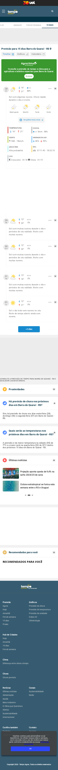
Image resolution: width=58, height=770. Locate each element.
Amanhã (17, 25)
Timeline (7, 54)
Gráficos (21, 54)
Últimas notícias (10, 691)
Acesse (29, 76)
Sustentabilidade (10, 713)
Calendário (36, 54)
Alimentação (8, 695)
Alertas (6, 710)
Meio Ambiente (9, 702)
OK (30, 749)
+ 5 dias (29, 329)
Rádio (31, 695)
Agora (5, 606)
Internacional (8, 717)
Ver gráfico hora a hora (31, 120)
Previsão (7, 602)
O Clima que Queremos (13, 706)
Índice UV (33, 617)
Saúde (5, 699)
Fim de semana (33, 25)
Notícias (7, 688)
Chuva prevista (9, 677)
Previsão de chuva (37, 606)
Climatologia (34, 620)
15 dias (49, 25)
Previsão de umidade (38, 613)
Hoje (5, 609)
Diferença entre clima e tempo (16, 663)
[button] (25, 495)
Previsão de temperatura (40, 609)
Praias (5, 624)
